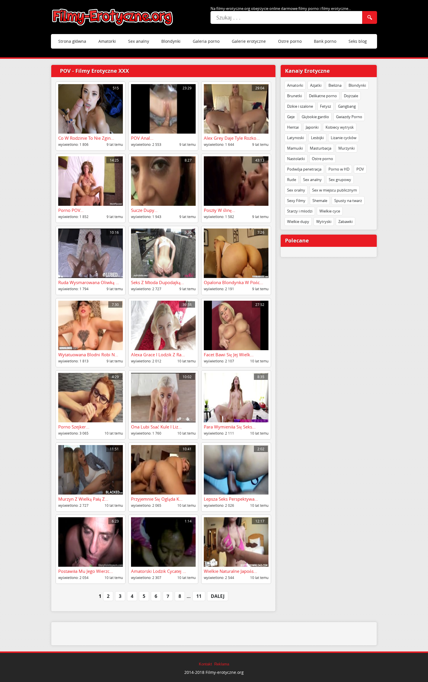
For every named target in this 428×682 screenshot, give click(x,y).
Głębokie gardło (315, 116)
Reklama (221, 664)
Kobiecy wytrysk (340, 127)
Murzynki (346, 148)
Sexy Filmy (296, 200)
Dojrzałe (351, 95)
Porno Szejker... (73, 427)
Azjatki (315, 85)
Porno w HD (338, 169)
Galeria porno (206, 41)
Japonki (312, 127)
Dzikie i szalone (300, 106)
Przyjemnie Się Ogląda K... (157, 499)
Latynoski (295, 137)
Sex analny (138, 41)
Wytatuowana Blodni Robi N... (88, 354)
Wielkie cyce (329, 211)
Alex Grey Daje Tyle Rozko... (232, 138)
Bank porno (325, 41)
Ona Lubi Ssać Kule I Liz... (156, 427)
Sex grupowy (340, 179)
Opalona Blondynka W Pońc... (233, 282)
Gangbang (347, 106)
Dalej (217, 596)
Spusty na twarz (348, 200)
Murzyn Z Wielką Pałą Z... (83, 499)
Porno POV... (71, 210)
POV (360, 169)
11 (198, 596)
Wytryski (323, 221)
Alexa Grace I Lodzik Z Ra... (158, 354)
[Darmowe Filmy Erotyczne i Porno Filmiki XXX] (113, 17)
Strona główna (72, 41)
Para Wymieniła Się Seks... (230, 427)
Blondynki (171, 41)
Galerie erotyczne (249, 41)
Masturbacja (320, 148)
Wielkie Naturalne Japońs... (230, 571)
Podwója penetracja (304, 169)
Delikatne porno (323, 95)
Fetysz (325, 106)
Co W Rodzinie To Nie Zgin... (86, 138)
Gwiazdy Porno (349, 116)
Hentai (293, 127)
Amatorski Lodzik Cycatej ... (158, 571)
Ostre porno (290, 41)
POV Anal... (142, 138)
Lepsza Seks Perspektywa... (231, 499)
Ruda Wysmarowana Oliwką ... (88, 282)
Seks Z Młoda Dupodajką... (157, 282)
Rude (291, 179)
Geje (291, 116)
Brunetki (294, 95)
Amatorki (107, 41)
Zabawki (345, 221)
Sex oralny (296, 190)
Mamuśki (295, 148)
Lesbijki (317, 137)
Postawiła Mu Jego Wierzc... (85, 571)
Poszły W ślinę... (219, 210)
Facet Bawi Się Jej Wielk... (229, 354)
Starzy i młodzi (299, 211)
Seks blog (358, 41)
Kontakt (205, 664)
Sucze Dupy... (144, 210)
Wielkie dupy (298, 221)
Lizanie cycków (343, 137)
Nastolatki (296, 158)
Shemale (319, 200)
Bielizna (335, 85)
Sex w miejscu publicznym (334, 190)
